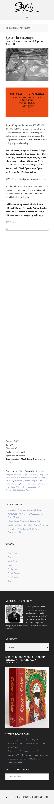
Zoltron (28, 490)
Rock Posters (13, 577)
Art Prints (19, 471)
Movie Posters (13, 561)
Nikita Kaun (10, 486)
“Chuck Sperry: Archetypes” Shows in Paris (24, 521)
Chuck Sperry (27, 7)
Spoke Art (21, 490)
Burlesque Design (20, 474)
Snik (14, 490)
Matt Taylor (43, 483)
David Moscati (11, 477)
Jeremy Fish (18, 480)
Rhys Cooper (28, 486)
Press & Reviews (14, 573)
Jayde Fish (42, 477)
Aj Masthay (40, 471)
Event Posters (13, 553)
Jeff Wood (9, 480)
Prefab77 (19, 486)
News (10, 565)
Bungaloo (9, 474)
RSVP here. (11, 222)
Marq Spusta (25, 483)
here (45, 179)
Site (9, 581)
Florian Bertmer (23, 477)
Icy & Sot (34, 477)
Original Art (12, 569)
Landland (15, 483)
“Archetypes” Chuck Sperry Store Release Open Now (28, 525)
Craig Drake (43, 474)
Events (10, 557)
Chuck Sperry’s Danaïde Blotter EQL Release (25, 510)
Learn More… (10, 628)
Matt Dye (34, 483)
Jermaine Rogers (30, 480)
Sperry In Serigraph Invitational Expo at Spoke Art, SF (25, 40)
